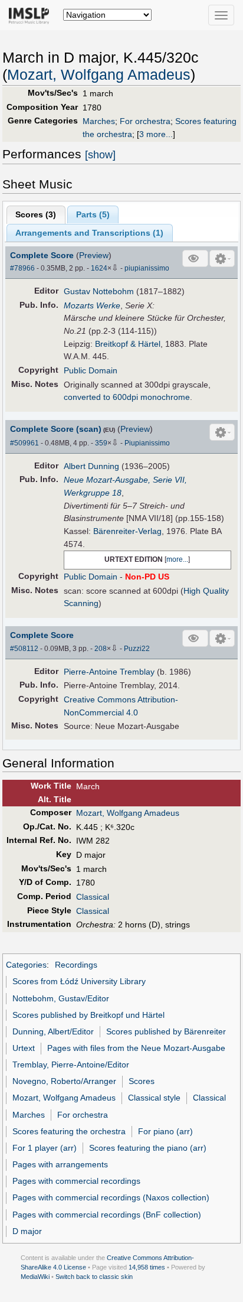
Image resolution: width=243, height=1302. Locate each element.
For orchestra (145, 121)
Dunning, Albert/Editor (53, 1031)
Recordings (76, 964)
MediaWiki (35, 1276)
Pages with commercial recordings (76, 1181)
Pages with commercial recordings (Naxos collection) (110, 1197)
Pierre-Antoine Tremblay (109, 671)
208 (100, 649)
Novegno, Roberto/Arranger (64, 1081)
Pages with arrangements (60, 1164)
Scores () (35, 214)
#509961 (24, 443)
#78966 (22, 268)
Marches (99, 121)
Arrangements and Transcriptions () (89, 232)
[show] (100, 155)
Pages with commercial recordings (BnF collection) (106, 1214)
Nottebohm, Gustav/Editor (60, 998)
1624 (99, 268)
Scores (142, 1081)
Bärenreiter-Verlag (127, 531)
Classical (92, 896)
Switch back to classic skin (94, 1276)
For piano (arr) (165, 1131)
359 (101, 443)
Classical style (154, 1097)
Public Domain (90, 370)
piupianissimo (146, 268)
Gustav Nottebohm (99, 291)
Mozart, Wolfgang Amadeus (99, 75)
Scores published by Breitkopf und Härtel (88, 1015)
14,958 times (147, 1267)
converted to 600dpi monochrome (127, 397)
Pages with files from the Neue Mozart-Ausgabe (136, 1048)
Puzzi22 (137, 649)
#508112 (24, 649)
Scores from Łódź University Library (79, 981)
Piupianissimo (147, 443)
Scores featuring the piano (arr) (147, 1148)
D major (27, 1231)
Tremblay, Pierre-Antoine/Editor (70, 1064)
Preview (94, 255)
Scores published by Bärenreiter (166, 1031)
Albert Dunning (91, 466)
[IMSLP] (31, 15)
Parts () (93, 214)
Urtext (23, 1048)
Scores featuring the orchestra (69, 1131)
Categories (26, 964)
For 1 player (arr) (44, 1148)
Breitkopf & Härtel (127, 344)
